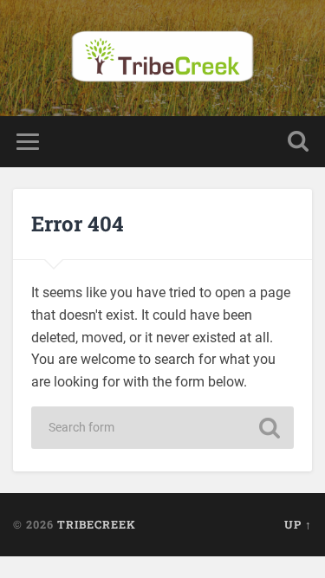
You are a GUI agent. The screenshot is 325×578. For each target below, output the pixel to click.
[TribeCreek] (162, 58)
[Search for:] (163, 427)
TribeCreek (96, 524)
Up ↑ (298, 524)
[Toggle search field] (298, 141)
